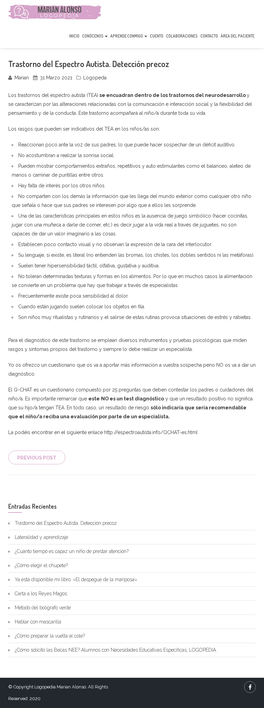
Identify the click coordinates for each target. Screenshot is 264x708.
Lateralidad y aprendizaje (41, 537)
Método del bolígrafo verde (43, 607)
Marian (21, 77)
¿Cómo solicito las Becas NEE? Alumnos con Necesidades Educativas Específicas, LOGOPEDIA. (116, 650)
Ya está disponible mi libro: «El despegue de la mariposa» (76, 579)
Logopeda (95, 77)
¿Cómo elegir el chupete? (41, 565)
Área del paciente (237, 35)
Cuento (156, 35)
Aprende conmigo (127, 35)
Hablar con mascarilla (38, 621)
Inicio (74, 35)
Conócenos (93, 35)
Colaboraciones (182, 35)
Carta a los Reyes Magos (41, 593)
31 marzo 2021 (56, 77)
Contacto (209, 35)
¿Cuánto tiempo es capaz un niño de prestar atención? (72, 551)
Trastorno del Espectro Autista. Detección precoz (66, 523)
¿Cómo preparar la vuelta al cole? (50, 636)
